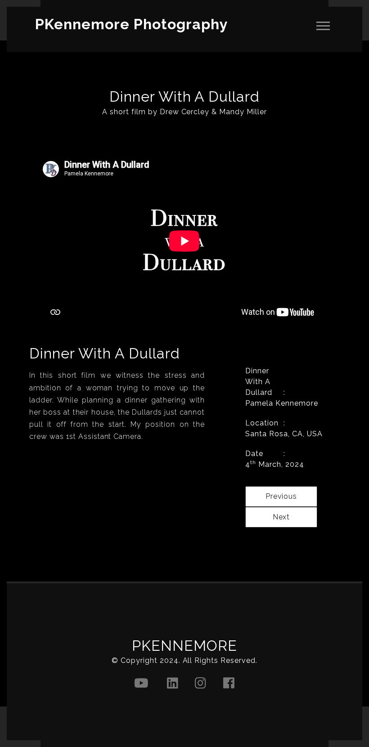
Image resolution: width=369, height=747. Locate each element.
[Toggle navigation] (322, 26)
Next (281, 517)
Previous (281, 496)
